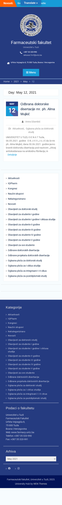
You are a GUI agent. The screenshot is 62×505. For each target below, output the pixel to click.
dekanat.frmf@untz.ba (32, 55)
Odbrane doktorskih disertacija (23, 250)
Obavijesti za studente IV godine (24, 234)
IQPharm (12, 183)
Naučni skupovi (16, 193)
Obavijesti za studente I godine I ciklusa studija (31, 219)
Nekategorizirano (17, 198)
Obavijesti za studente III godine (24, 229)
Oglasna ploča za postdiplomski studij (27, 276)
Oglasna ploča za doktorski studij (25, 260)
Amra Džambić (32, 121)
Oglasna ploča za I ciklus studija (24, 265)
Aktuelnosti (18, 128)
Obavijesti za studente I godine (23, 214)
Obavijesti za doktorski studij (22, 209)
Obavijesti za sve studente (21, 245)
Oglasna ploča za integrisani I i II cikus (27, 271)
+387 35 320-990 (30, 52)
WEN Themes (40, 483)
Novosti (12, 204)
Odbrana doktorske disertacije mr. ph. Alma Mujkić (38, 109)
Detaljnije (12, 154)
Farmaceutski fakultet (31, 42)
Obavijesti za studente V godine (24, 240)
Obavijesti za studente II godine (24, 224)
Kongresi (12, 188)
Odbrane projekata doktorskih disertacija (29, 255)
